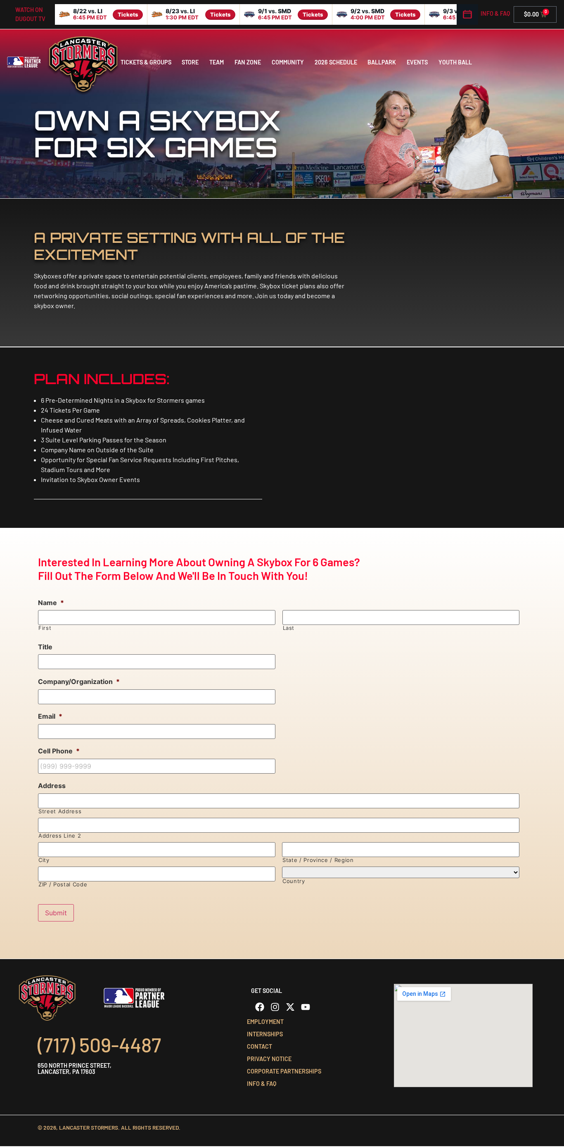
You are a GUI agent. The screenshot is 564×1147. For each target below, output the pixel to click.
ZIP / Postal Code (62, 884)
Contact (259, 1046)
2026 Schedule (336, 62)
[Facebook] (259, 1007)
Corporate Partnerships (284, 1071)
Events (417, 62)
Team (216, 62)
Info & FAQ (495, 13)
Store (190, 62)
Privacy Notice (269, 1058)
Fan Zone (248, 62)
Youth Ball (455, 62)
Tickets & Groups (146, 62)
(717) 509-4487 (99, 1045)
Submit (56, 913)
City (44, 860)
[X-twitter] (290, 1007)
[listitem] (101, 14)
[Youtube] (305, 1007)
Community (288, 62)
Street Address (59, 811)
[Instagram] (275, 1007)
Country (293, 881)
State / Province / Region (318, 860)
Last (289, 628)
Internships (265, 1034)
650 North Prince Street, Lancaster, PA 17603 (74, 1068)
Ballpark (381, 62)
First (44, 628)
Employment (265, 1021)
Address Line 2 (59, 835)
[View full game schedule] (467, 14)
